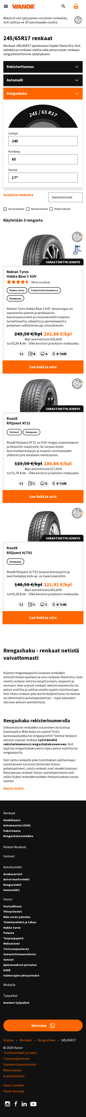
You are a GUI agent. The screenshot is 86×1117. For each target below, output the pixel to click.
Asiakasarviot (12, 874)
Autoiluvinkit (12, 867)
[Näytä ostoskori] (76, 6)
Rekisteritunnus (20, 66)
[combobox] (43, 141)
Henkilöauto (11, 820)
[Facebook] (15, 1103)
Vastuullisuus (12, 906)
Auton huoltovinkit (16, 879)
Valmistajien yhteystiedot (21, 975)
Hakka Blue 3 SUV (21, 276)
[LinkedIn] (24, 1103)
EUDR (6, 970)
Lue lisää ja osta (43, 366)
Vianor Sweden (13, 1085)
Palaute (8, 933)
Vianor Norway (13, 1091)
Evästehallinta (13, 1076)
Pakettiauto (12, 831)
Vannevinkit (11, 890)
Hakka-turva (11, 927)
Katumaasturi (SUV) (16, 825)
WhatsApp (39, 1025)
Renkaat (9, 813)
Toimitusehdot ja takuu (19, 922)
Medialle (9, 985)
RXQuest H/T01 (19, 552)
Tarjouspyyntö (13, 938)
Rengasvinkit (12, 885)
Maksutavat (11, 943)
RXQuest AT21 (18, 423)
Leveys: (13, 133)
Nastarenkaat (39, 209)
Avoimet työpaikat (16, 1003)
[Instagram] (7, 1103)
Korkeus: (14, 151)
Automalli (15, 80)
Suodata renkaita (18, 195)
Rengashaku (46, 1040)
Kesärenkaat (16, 209)
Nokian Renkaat (14, 847)
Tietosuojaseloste (16, 949)
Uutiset (8, 959)
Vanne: (13, 170)
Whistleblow (12, 1070)
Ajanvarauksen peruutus (20, 965)
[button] (77, 237)
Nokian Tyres (18, 271)
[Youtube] (33, 1104)
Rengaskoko (17, 93)
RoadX (12, 418)
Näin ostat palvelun (16, 917)
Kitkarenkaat (62, 209)
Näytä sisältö (13, 788)
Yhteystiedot (12, 911)
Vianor (8, 899)
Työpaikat (10, 995)
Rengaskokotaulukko (18, 836)
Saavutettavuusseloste (19, 954)
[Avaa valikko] (5, 6)
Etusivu (8, 1040)
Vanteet (9, 856)
